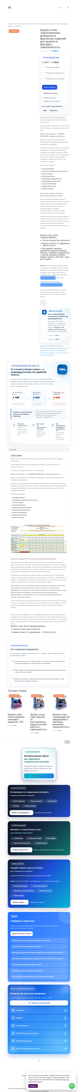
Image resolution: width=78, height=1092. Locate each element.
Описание (13, 450)
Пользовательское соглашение (39, 1091)
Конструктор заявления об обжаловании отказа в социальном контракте (37, 952)
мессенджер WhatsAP (48, 278)
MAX (45, 110)
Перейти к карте (38, 776)
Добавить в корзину (51, 93)
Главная (10, 24)
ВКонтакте (53, 110)
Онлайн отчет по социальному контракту (26, 946)
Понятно (33, 1086)
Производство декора (20, 24)
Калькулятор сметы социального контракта (27, 970)
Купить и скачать (49, 87)
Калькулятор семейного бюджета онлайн (26, 964)
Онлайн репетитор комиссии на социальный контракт (31, 940)
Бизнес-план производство (58, 350)
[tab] (13, 449)
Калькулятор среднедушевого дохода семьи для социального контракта (37, 958)
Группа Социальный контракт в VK (51, 284)
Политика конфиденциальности (18, 1088)
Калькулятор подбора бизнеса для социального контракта (32, 976)
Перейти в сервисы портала (21, 933)
